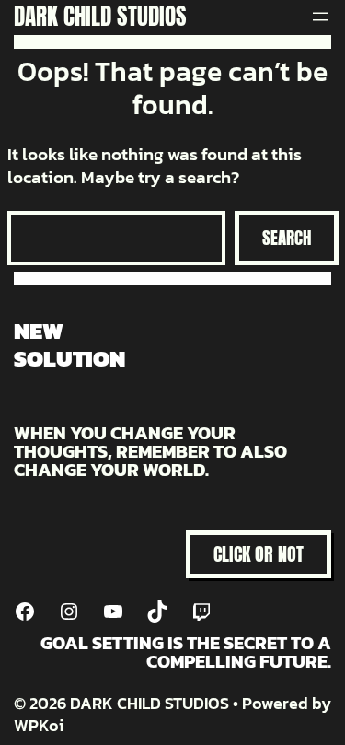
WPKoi (38, 725)
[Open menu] (320, 17)
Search (286, 237)
